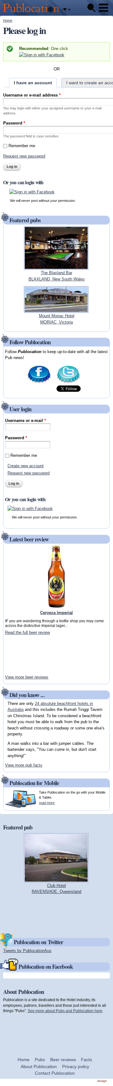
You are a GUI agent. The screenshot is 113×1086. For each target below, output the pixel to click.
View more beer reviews (26, 677)
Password (14, 123)
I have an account (33, 82)
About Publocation (39, 1066)
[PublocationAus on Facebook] (39, 382)
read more (47, 803)
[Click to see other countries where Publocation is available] (66, 10)
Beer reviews (63, 1059)
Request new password (24, 156)
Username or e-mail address (32, 95)
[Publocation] (32, 12)
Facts (86, 1059)
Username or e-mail (25, 420)
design (102, 1081)
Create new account (26, 465)
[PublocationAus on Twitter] (68, 382)
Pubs (40, 1059)
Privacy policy (75, 1066)
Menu (103, 8)
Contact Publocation (55, 1073)
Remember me (21, 145)
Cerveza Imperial (56, 612)
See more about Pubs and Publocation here (65, 1011)
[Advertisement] (24, 654)
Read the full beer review (27, 632)
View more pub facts (23, 765)
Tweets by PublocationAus (27, 950)
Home (7, 20)
